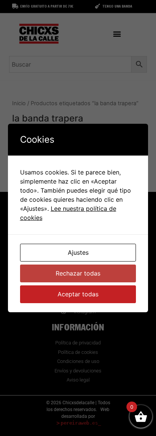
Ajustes (78, 252)
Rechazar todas (78, 273)
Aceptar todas (78, 294)
